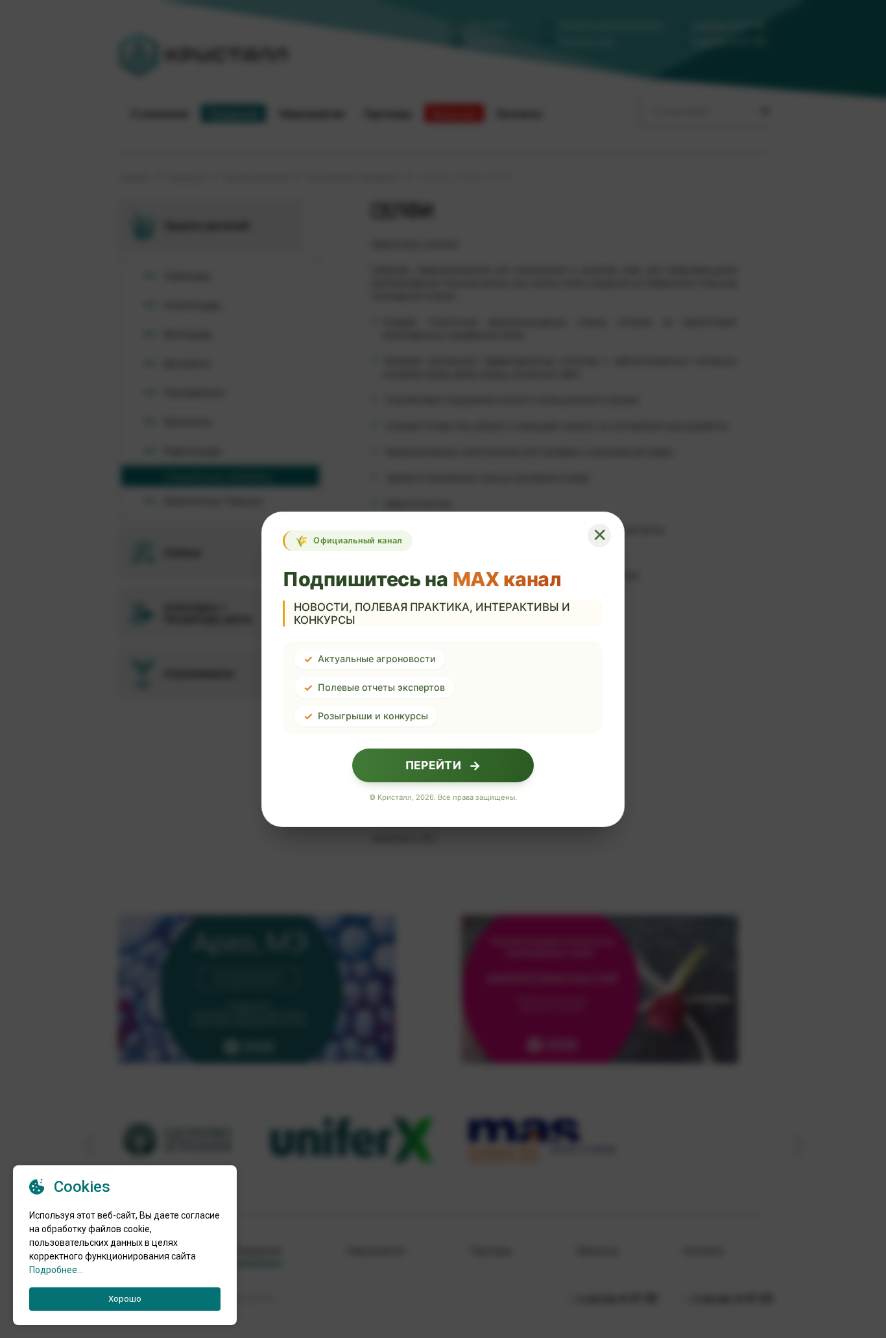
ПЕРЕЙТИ (443, 765)
